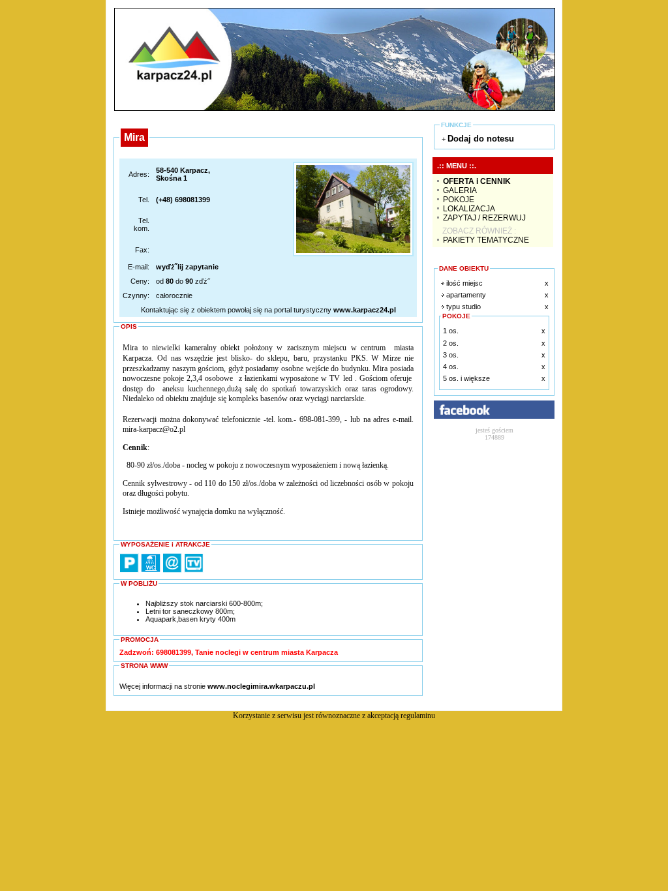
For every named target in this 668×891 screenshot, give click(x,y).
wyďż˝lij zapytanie (187, 267)
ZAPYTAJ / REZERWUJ (484, 217)
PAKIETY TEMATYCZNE (486, 240)
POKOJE (458, 199)
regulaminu (418, 715)
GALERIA (460, 190)
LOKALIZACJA (469, 208)
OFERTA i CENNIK (477, 181)
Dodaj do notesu (481, 138)
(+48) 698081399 (183, 200)
